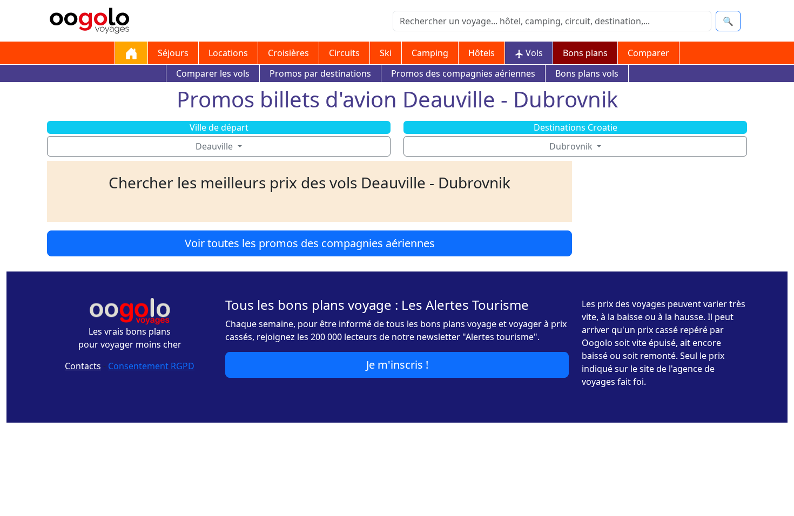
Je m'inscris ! (397, 364)
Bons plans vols (586, 73)
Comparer (648, 53)
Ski (386, 53)
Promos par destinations (320, 73)
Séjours (173, 53)
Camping (430, 53)
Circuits (344, 53)
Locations (228, 53)
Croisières (288, 53)
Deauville (215, 146)
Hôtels (481, 53)
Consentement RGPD (151, 366)
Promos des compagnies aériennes (463, 73)
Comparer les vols (213, 73)
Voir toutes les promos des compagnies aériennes (310, 243)
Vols (533, 53)
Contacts (83, 366)
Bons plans (585, 53)
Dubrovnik (572, 146)
